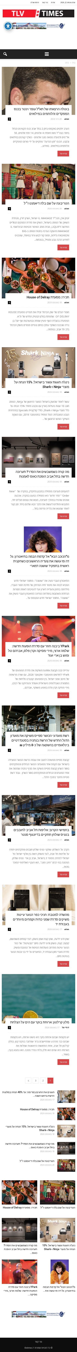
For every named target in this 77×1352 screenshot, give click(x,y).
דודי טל (65, 1027)
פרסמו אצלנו (34, 2)
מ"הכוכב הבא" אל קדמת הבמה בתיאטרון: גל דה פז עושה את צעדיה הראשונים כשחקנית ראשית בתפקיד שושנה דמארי (39, 561)
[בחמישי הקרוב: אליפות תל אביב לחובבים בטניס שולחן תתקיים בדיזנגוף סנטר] (38, 815)
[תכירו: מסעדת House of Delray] (38, 278)
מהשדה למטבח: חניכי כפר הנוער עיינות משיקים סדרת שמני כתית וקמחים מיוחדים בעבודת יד (41, 919)
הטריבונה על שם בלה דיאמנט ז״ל (46, 203)
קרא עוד (63, 153)
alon (66, 119)
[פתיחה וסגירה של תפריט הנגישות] (8, 26)
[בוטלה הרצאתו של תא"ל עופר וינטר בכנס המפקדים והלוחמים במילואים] (38, 91)
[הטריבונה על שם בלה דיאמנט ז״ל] (38, 184)
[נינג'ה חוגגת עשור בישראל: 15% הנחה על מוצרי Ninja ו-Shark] (38, 367)
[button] (5, 54)
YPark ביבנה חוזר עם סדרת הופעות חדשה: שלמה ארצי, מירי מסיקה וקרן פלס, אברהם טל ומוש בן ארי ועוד (38, 650)
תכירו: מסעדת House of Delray (47, 297)
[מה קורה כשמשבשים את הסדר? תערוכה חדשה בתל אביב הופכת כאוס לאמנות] (38, 457)
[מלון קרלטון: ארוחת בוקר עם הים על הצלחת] (38, 998)
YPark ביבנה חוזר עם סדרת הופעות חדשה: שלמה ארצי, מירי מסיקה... (20, 1291)
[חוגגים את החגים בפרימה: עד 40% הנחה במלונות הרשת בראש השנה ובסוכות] (66, 1096)
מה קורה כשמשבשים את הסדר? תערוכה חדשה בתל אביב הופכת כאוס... (20, 1249)
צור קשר (45, 2)
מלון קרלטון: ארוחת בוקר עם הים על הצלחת (39, 1022)
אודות (53, 2)
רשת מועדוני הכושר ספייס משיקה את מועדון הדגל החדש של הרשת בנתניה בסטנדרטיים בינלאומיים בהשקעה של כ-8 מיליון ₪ (39, 740)
